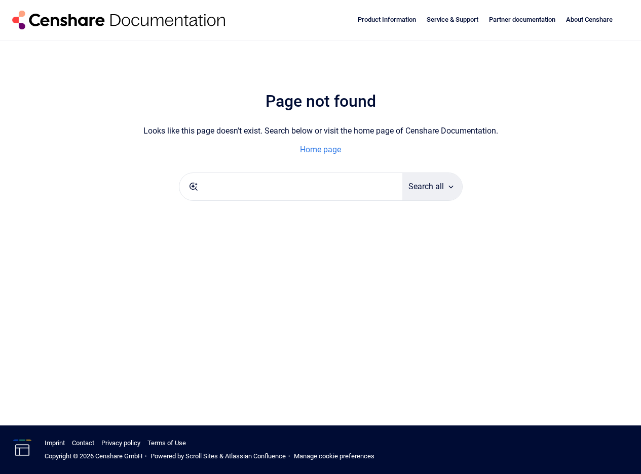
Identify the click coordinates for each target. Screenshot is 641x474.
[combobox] (290, 186)
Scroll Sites (201, 456)
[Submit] (193, 187)
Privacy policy (120, 443)
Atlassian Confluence (255, 456)
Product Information (387, 19)
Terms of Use (166, 443)
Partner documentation (522, 19)
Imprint (55, 443)
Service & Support (452, 19)
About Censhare (589, 19)
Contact (83, 443)
